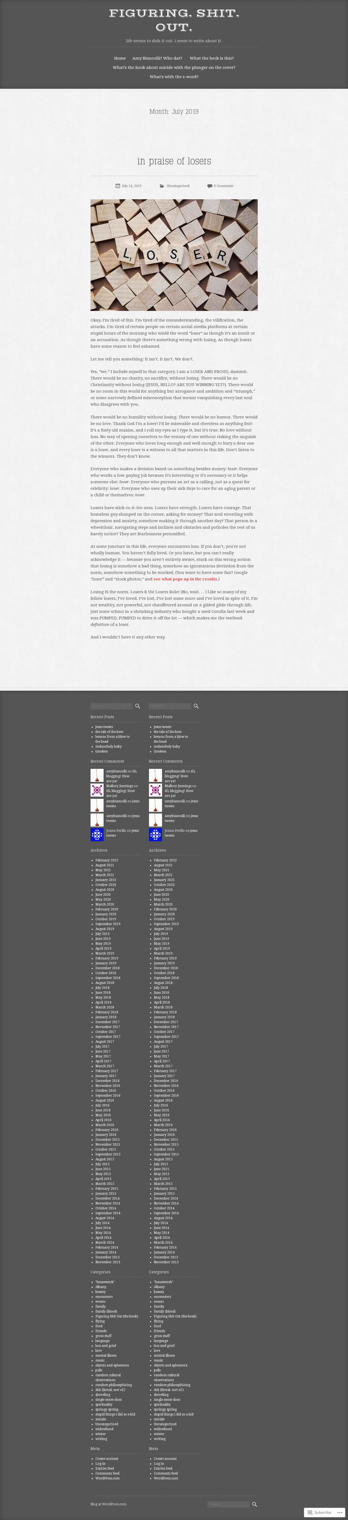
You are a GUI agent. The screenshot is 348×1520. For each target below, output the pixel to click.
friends (101, 1331)
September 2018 (107, 978)
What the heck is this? (212, 58)
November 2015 (107, 1144)
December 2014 (107, 1198)
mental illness (105, 1355)
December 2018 (107, 968)
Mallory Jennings (119, 786)
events (100, 1302)
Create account (106, 1459)
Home (120, 58)
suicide (100, 1419)
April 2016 (103, 1120)
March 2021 (104, 875)
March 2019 (104, 953)
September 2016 (107, 1095)
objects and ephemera (112, 1365)
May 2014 (103, 1233)
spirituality (103, 1404)
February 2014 (106, 1247)
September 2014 (107, 1213)
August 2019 (104, 929)
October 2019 (105, 919)
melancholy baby (108, 746)
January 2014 (105, 1252)
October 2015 (105, 1149)
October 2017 (105, 1032)
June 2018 (103, 993)
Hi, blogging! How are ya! (121, 776)
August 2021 (104, 865)
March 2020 (104, 904)
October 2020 (105, 885)
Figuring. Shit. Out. (174, 20)
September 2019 (107, 924)
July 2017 (102, 1046)
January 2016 (105, 1135)
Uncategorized (178, 186)
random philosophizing (113, 1385)
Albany (100, 1287)
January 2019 (105, 963)
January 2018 (105, 1017)
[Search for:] (112, 706)
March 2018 (104, 1007)
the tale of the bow (109, 732)
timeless (101, 751)
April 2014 (103, 1238)
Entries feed (104, 1468)
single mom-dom (108, 1400)
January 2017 (105, 1076)
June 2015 (103, 1169)
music (100, 1360)
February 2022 (106, 860)
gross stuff (103, 1336)
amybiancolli (116, 771)
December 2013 (107, 1257)
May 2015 (103, 1174)
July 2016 (102, 1105)
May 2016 (103, 1115)
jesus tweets (104, 727)
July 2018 (102, 988)
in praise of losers (174, 161)
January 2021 (105, 880)
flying (100, 1321)
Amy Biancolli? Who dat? (157, 58)
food (98, 1326)
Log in (100, 1464)
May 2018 (103, 997)
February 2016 (106, 1130)
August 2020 (104, 890)
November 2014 (107, 1203)
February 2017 (106, 1071)
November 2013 (107, 1262)
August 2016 (104, 1100)
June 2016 (103, 1110)
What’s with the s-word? (174, 76)
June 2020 (103, 895)
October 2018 (105, 973)
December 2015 (107, 1140)
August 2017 (104, 1042)
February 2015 (106, 1189)
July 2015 (102, 1164)
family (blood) (106, 1311)
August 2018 (104, 983)
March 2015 (104, 1184)
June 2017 (103, 1051)
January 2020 (105, 914)
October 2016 (105, 1091)
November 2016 (107, 1086)
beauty (100, 1292)
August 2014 (104, 1218)
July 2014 (102, 1223)
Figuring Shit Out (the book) (116, 1316)
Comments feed (107, 1473)
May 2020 (103, 899)
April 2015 (103, 1179)
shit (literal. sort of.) (110, 1390)
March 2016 (104, 1125)
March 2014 (104, 1242)
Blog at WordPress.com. (109, 1504)
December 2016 (107, 1081)
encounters (104, 1297)
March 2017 (104, 1066)
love (98, 1351)
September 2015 (107, 1154)
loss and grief (105, 1346)
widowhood (104, 1429)
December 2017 (107, 1022)
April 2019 (103, 948)
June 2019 (103, 939)
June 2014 (103, 1228)
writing (101, 1439)
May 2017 (103, 1056)
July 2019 (102, 934)
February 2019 (106, 958)
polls (98, 1370)
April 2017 (103, 1061)
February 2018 (106, 1012)
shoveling (102, 1395)
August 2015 (104, 1159)
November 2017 (107, 1027)
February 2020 (106, 909)
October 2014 (105, 1208)
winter (100, 1434)
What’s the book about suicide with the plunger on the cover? (174, 67)
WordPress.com (107, 1478)
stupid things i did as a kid (115, 1414)
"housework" (105, 1282)
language (102, 1341)
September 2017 (107, 1037)
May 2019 (103, 944)
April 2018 (103, 1002)
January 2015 (105, 1193)
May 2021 (103, 870)
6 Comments (223, 186)
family (100, 1306)
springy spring (106, 1409)
